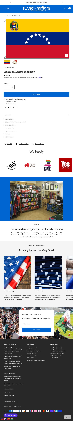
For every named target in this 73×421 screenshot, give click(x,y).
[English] (5, 418)
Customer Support (39, 144)
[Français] (7, 418)
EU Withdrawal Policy (9, 395)
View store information (10, 103)
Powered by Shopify (17, 406)
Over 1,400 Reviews (23, 144)
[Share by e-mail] (16, 107)
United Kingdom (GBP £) (10, 401)
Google (31, 360)
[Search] (8, 8)
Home (5, 15)
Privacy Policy (7, 392)
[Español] (9, 418)
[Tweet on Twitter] (14, 107)
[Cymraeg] (12, 418)
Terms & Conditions (8, 389)
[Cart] (68, 8)
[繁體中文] (2, 418)
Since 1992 (9, 144)
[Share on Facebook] (8, 107)
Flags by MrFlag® (9, 67)
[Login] (65, 8)
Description (7, 115)
